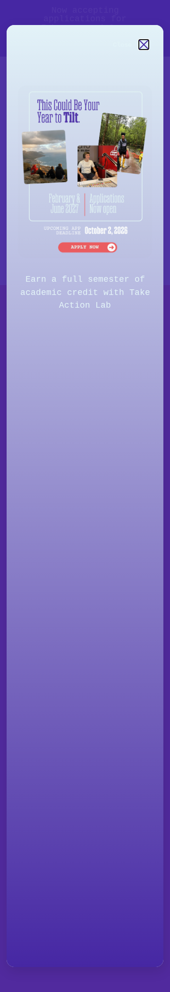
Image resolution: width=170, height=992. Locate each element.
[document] (85, 496)
